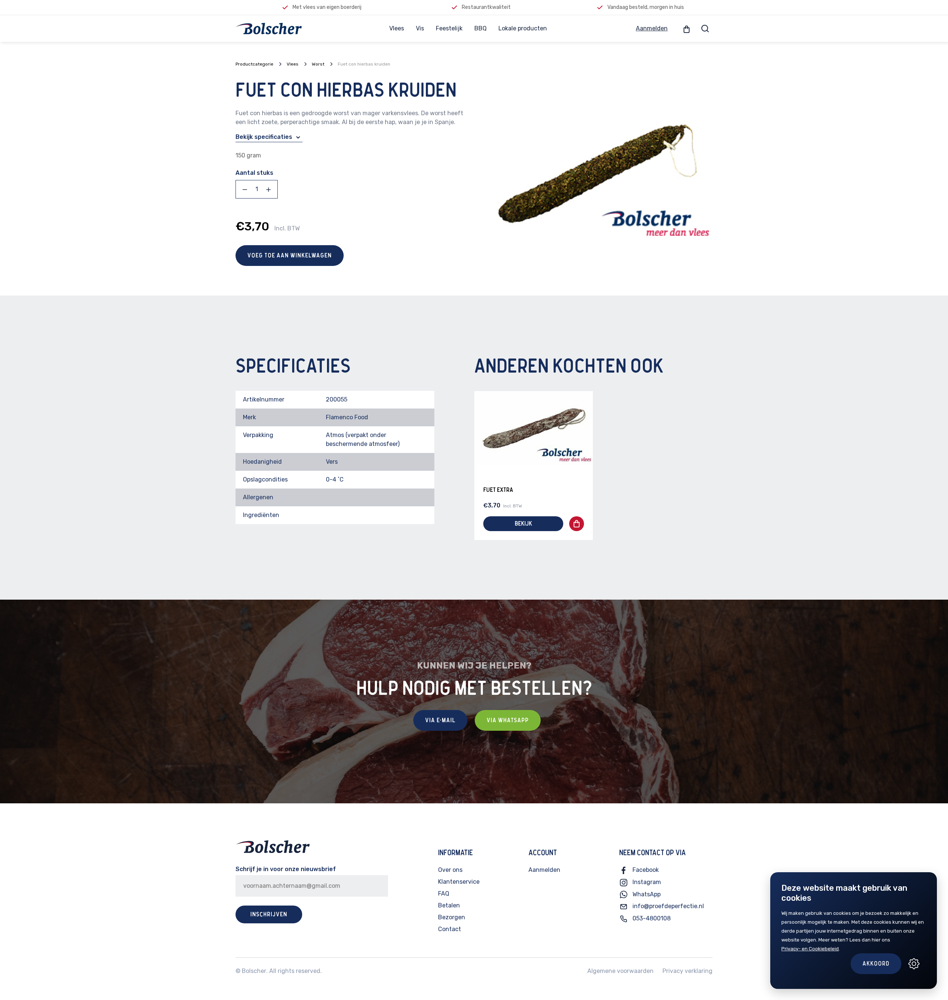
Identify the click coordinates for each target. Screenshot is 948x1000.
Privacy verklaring (687, 970)
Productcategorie (254, 64)
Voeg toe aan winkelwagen (289, 256)
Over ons (450, 869)
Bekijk (523, 524)
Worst (318, 64)
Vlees (396, 28)
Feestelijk (449, 28)
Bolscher (254, 970)
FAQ (443, 893)
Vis (420, 28)
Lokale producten (522, 28)
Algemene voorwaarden (620, 970)
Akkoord (875, 964)
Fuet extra (498, 490)
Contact (449, 929)
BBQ (480, 28)
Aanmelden (652, 28)
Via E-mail (440, 720)
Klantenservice (459, 881)
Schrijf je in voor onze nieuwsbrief (286, 869)
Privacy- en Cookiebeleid (810, 948)
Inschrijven (268, 914)
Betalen (449, 905)
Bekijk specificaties (265, 136)
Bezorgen (451, 917)
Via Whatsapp (508, 720)
